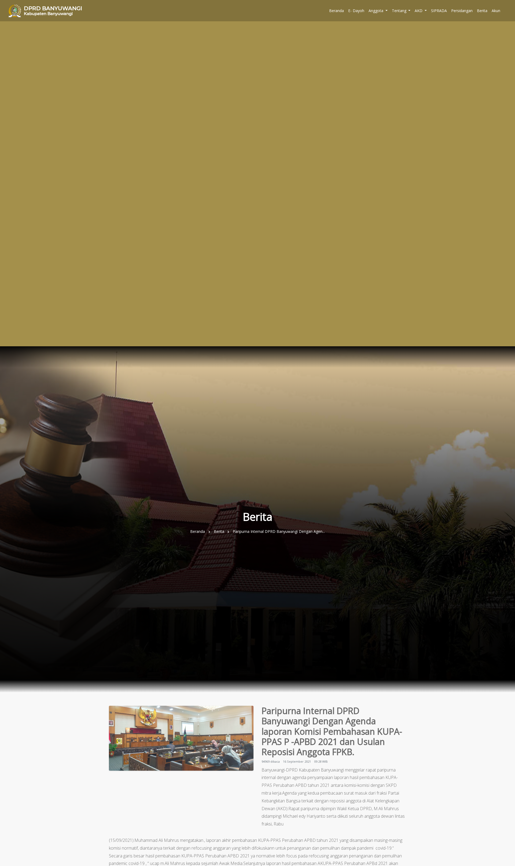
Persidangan (462, 10)
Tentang (399, 10)
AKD (419, 10)
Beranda (336, 10)
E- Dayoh (356, 10)
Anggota (376, 10)
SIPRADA (439, 10)
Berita (482, 10)
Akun (496, 10)
